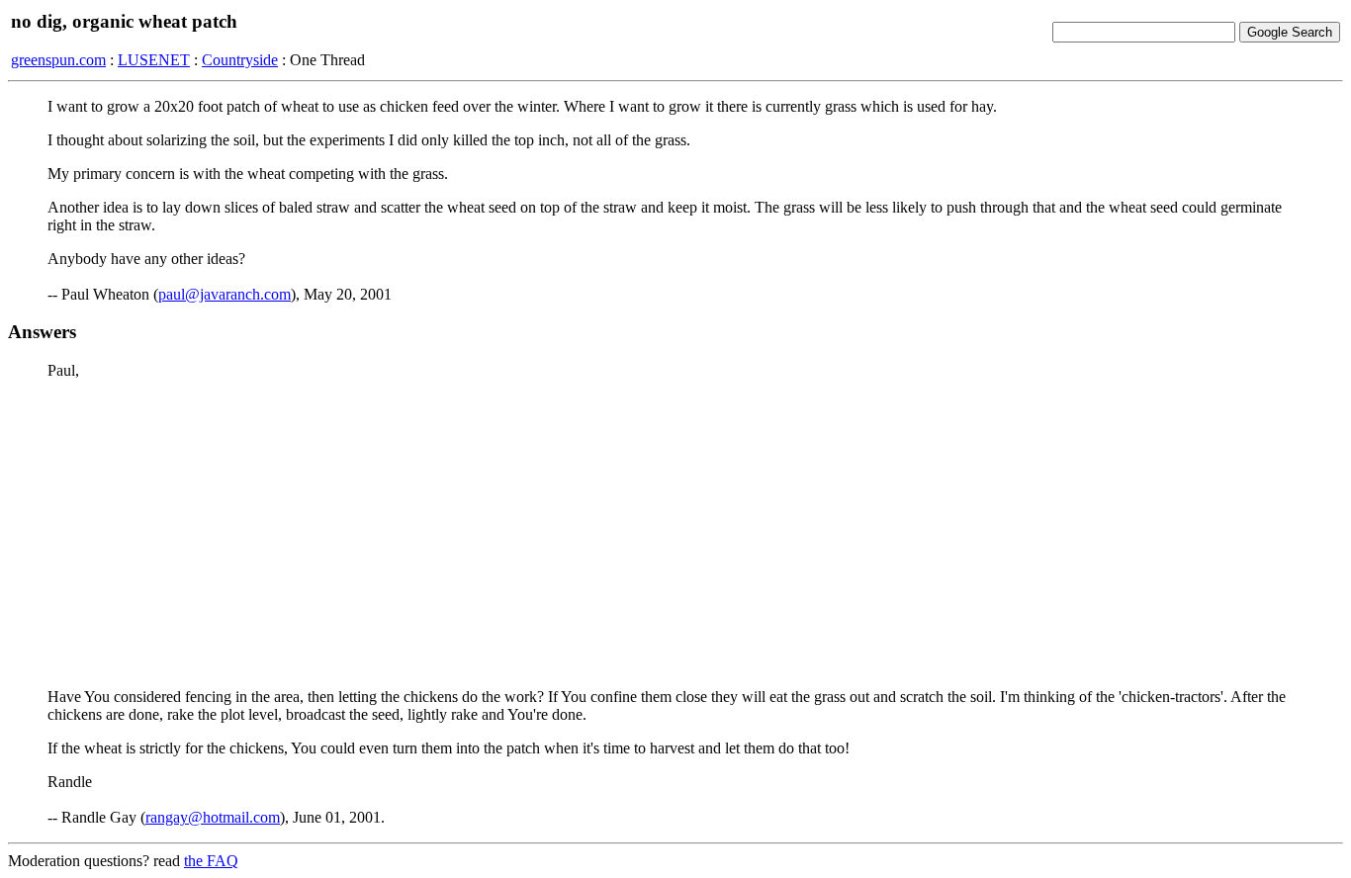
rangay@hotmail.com (212, 817)
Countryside (240, 59)
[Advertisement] (675, 533)
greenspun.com (58, 59)
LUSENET (154, 59)
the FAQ (211, 860)
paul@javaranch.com (224, 294)
